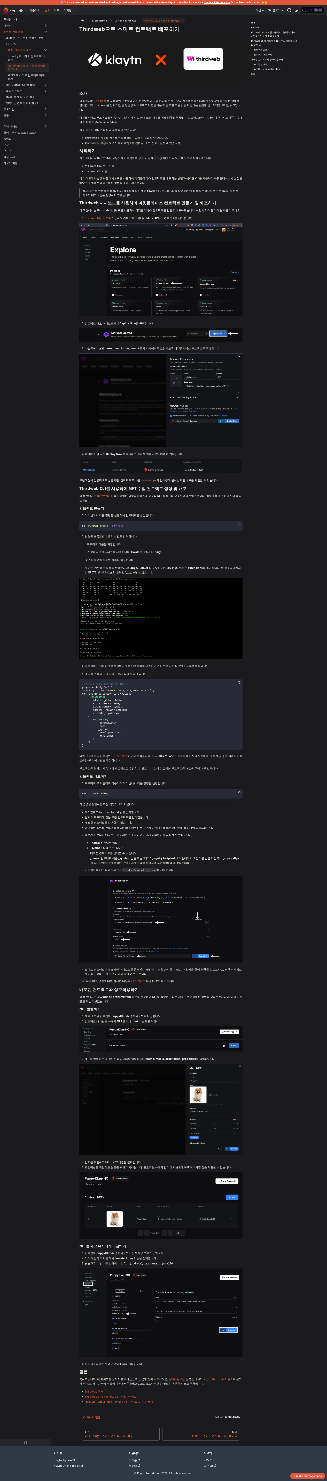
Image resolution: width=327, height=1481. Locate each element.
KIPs (206, 1460)
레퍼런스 (69, 10)
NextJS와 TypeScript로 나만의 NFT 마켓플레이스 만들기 (119, 1402)
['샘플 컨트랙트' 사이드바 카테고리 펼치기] (45, 91)
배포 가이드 (138, 981)
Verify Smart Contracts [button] (20, 85)
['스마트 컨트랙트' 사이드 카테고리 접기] (45, 31)
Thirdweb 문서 (94, 1391)
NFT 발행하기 (260, 64)
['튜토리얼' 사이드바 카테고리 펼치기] (45, 109)
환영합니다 (10, 19)
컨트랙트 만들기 (262, 49)
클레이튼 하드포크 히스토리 (20, 132)
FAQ (6, 145)
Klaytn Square (63, 1460)
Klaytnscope (148, 480)
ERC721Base (119, 756)
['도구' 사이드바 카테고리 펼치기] (45, 115)
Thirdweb (100, 101)
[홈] (82, 20)
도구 (6, 115)
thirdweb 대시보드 (96, 218)
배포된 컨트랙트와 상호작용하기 (267, 59)
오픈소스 (8, 151)
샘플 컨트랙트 (13, 91)
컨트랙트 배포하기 (263, 54)
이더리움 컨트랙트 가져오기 (22, 103)
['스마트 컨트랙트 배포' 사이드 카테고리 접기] (45, 50)
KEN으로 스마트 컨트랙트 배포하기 (26, 76)
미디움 (133, 1460)
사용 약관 (9, 157)
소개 (253, 22)
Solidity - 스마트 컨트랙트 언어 (24, 38)
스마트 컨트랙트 (13, 32)
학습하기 (34, 10)
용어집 (7, 139)
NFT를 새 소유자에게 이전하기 (269, 69)
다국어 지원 (10, 163)
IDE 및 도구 (12, 44)
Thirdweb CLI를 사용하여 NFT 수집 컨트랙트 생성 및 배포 (274, 42)
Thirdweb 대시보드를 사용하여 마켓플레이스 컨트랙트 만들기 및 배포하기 (273, 34)
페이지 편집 (93, 1417)
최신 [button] (258, 10)
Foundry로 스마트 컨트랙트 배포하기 (26, 57)
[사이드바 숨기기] (25, 1442)
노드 (56, 10)
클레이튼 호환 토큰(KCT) (20, 97)
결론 (253, 74)
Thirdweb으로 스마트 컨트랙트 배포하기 (26, 67)
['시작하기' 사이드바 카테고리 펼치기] (45, 25)
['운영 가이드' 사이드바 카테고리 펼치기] (45, 126)
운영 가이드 (10, 126)
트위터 (133, 1466)
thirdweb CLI (105, 496)
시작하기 (8, 25)
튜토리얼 (8, 109)
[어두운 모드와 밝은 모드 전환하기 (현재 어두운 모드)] (296, 10)
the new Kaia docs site (217, 2)
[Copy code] (239, 524)
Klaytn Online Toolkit (67, 1466)
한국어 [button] (276, 10)
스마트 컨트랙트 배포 (18, 50)
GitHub (208, 1466)
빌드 (47, 10)
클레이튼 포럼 (177, 1379)
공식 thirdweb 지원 (218, 1379)
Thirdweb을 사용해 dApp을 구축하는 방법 (111, 1396)
